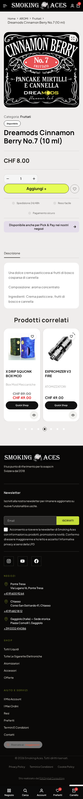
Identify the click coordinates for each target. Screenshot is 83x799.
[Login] (72, 6)
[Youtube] (23, 561)
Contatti (9, 734)
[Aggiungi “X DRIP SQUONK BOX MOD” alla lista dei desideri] (32, 336)
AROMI (23, 18)
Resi (6, 713)
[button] (19, 429)
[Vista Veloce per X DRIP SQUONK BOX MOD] (34, 415)
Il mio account (12, 699)
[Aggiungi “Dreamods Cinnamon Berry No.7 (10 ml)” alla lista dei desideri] (74, 188)
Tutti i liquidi (11, 649)
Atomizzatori (11, 663)
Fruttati (36, 18)
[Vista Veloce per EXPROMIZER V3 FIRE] (73, 415)
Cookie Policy (66, 766)
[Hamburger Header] (5, 5)
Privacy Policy (17, 766)
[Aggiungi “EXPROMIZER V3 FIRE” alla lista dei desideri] (71, 336)
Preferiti (9, 720)
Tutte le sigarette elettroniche (23, 656)
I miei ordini (11, 706)
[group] (22, 347)
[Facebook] (36, 561)
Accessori (10, 670)
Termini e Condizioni (16, 727)
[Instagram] (9, 561)
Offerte (9, 677)
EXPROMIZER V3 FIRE (58, 373)
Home (12, 18)
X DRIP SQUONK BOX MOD (19, 373)
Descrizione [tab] (12, 253)
